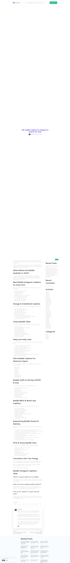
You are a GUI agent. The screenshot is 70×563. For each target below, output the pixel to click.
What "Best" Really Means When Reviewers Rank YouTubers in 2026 (24, 547)
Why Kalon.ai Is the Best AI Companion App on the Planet (35, 542)
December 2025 (48, 300)
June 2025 (47, 307)
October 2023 (48, 326)
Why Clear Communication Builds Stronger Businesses (44, 542)
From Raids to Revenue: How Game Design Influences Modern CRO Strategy (44, 551)
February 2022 (48, 328)
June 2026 (47, 294)
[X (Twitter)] (19, 504)
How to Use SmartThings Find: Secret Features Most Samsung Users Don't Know (25, 542)
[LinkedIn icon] (18, 526)
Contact (42, 2)
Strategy (47, 338)
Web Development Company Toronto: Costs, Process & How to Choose (44, 556)
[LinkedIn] (28, 504)
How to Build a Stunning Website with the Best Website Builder (25, 551)
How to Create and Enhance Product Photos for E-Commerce (35, 556)
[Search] (48, 2)
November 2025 (48, 301)
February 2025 (48, 311)
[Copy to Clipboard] (40, 504)
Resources (47, 336)
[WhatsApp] (36, 504)
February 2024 (48, 323)
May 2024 (47, 320)
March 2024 (48, 322)
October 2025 (48, 303)
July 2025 (47, 306)
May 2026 (47, 295)
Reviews (38, 2)
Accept (3, 560)
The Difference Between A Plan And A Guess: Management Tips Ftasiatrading (52, 275)
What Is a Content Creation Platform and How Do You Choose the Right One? (24, 556)
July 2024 (47, 318)
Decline (7, 560)
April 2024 (47, 321)
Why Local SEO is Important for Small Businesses (25, 560)
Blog (35, 2)
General (47, 335)
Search (46, 258)
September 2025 (48, 304)
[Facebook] (15, 504)
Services (31, 2)
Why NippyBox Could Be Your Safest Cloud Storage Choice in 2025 (44, 547)
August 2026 (48, 292)
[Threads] (32, 504)
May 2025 (47, 308)
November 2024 (48, 315)
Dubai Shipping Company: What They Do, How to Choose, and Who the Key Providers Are (35, 551)
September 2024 (48, 317)
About (28, 2)
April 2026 (47, 296)
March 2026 (48, 297)
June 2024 (47, 319)
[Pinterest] (24, 504)
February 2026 (48, 298)
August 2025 (48, 305)
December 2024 (48, 313)
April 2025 (47, 309)
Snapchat (47, 337)
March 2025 (48, 310)
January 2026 (48, 299)
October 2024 (48, 316)
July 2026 (47, 293)
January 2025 (48, 312)
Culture (47, 334)
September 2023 (48, 327)
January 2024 (48, 324)
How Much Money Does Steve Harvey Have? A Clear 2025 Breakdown (35, 547)
